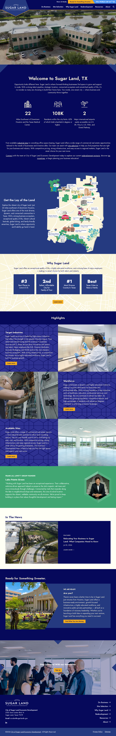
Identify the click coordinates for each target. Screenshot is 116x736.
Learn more (58, 302)
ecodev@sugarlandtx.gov (19, 718)
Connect (9, 155)
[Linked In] (6, 722)
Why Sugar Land (72, 7)
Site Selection (58, 7)
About (108, 7)
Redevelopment (87, 7)
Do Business (46, 7)
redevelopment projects (91, 155)
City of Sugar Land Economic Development (26, 732)
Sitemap (108, 732)
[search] (113, 6)
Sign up (57, 670)
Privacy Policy (97, 732)
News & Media (62, 2)
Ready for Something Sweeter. (80, 2)
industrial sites (22, 143)
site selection (73, 145)
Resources (99, 7)
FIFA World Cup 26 (104, 2)
